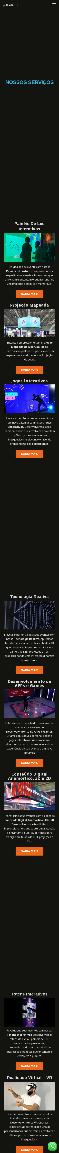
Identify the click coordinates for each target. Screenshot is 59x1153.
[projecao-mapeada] (29, 323)
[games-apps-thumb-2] (29, 703)
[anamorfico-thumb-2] (29, 796)
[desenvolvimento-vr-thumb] (29, 1096)
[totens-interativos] (29, 1012)
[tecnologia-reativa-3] (29, 615)
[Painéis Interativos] (29, 247)
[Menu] (54, 5)
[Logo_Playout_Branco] (10, 5)
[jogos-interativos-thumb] (29, 398)
